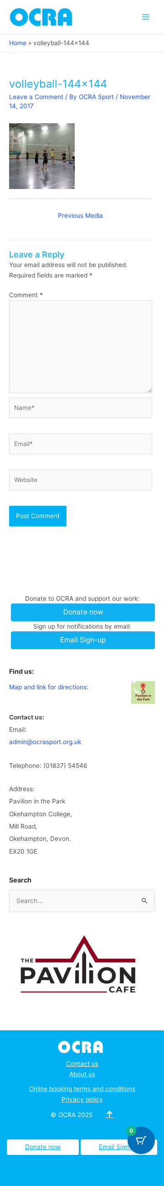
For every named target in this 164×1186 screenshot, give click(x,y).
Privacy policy (82, 1099)
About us (82, 1074)
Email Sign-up (119, 1146)
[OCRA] (82, 1046)
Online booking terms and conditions (82, 1088)
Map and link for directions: (48, 687)
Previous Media (80, 215)
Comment (26, 295)
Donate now (43, 1146)
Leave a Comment (36, 96)
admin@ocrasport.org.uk (45, 741)
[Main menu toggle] (146, 17)
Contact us (82, 1063)
